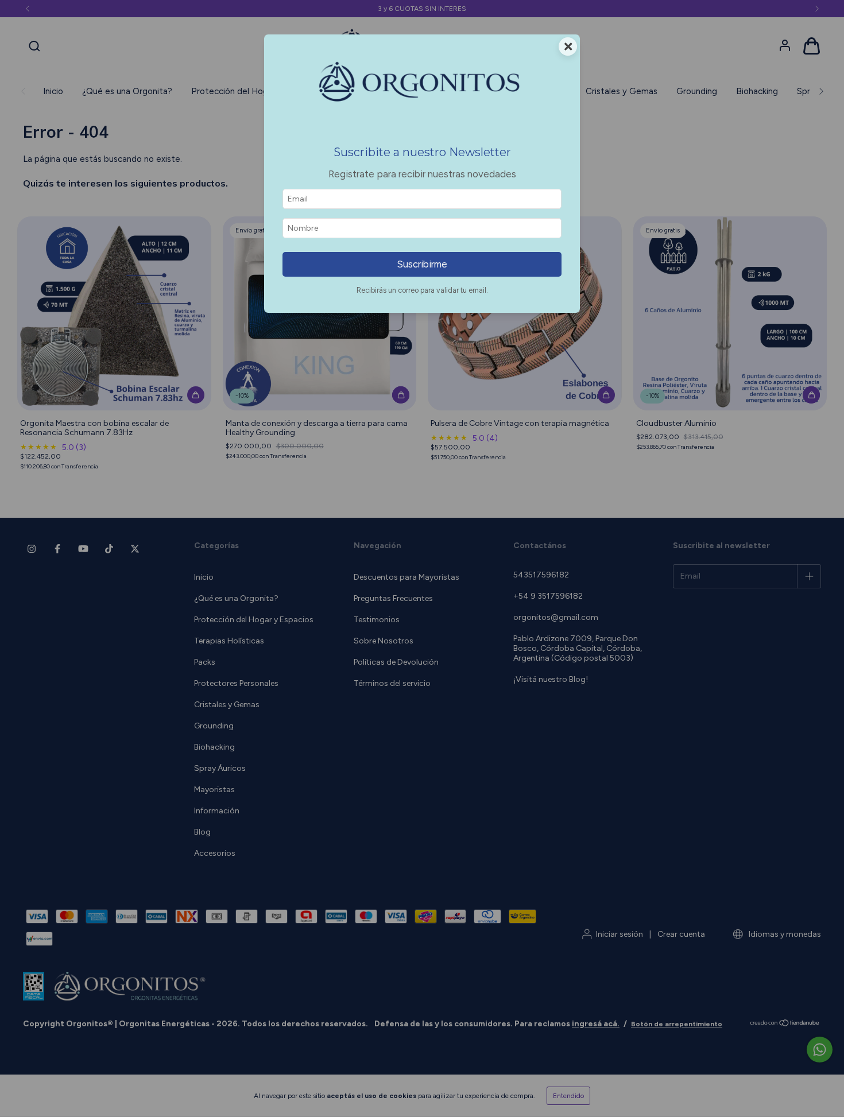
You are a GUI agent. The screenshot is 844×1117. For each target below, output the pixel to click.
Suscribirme (422, 264)
